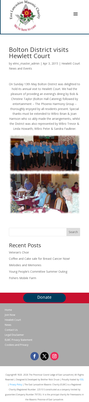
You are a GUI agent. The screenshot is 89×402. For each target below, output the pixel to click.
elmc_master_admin (26, 63)
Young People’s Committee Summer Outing (38, 271)
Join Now (10, 315)
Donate (44, 297)
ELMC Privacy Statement (18, 340)
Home (8, 310)
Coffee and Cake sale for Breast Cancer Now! (39, 259)
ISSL (82, 379)
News (8, 325)
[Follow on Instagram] (54, 356)
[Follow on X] (44, 356)
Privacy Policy (16, 384)
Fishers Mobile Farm (22, 278)
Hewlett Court (13, 320)
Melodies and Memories (25, 265)
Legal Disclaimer (14, 335)
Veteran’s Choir (19, 252)
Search (73, 232)
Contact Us (11, 330)
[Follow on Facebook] (34, 356)
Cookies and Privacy (16, 345)
